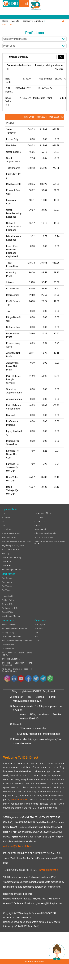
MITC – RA (7, 565)
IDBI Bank (38, 628)
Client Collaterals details (45, 533)
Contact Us (39, 521)
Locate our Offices (42, 513)
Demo (4, 525)
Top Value (6, 590)
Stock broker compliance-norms (16, 541)
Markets (15, 21)
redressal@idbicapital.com (18, 846)
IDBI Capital (39, 624)
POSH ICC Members (43, 537)
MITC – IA (6, 561)
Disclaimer (7, 529)
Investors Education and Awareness (17, 663)
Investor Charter (9, 537)
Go (61, 57)
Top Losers (7, 582)
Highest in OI (7, 595)
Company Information (33, 21)
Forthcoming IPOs (10, 608)
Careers (38, 525)
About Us (6, 517)
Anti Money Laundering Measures (17, 640)
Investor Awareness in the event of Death (49, 542)
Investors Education (11, 658)
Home (5, 21)
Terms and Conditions (12, 636)
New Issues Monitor (11, 616)
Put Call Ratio (8, 600)
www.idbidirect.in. (20, 799)
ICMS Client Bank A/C (11, 549)
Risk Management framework (15, 628)
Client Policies (8, 644)
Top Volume (7, 586)
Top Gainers (7, 578)
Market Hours (8, 648)
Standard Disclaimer (11, 533)
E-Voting (5, 553)
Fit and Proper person (11, 569)
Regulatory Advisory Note (13, 545)
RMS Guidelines (9, 624)
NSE (36, 632)
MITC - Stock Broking (11, 557)
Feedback (38, 517)
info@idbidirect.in (48, 870)
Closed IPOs (7, 612)
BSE (36, 636)
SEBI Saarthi (40, 529)
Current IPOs (7, 604)
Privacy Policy (8, 632)
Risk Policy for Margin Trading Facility (17, 653)
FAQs (4, 521)
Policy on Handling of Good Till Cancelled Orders (17, 669)
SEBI (36, 640)
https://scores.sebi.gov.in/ (28, 700)
